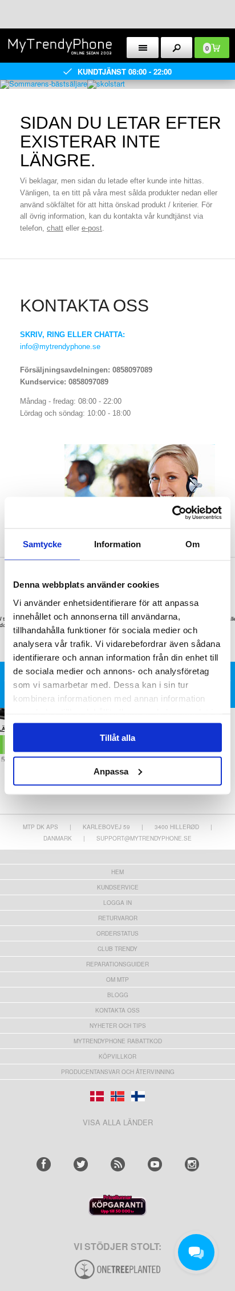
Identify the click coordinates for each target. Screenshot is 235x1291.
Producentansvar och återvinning (118, 1072)
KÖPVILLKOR (117, 1056)
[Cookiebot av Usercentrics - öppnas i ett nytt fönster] (172, 512)
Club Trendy (117, 949)
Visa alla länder (118, 1122)
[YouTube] (155, 1164)
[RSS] (118, 1164)
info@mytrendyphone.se (60, 346)
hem (117, 872)
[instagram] (192, 1164)
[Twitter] (81, 1164)
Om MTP (117, 979)
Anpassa (111, 771)
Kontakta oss (117, 1010)
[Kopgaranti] (117, 1212)
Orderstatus (117, 933)
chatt (55, 228)
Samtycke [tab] (42, 544)
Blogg (117, 995)
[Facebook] (44, 1164)
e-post (92, 228)
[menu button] (143, 47)
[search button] (177, 47)
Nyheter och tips (118, 1026)
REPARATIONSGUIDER (117, 964)
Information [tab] (117, 544)
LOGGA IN (117, 903)
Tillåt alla (117, 738)
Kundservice (118, 887)
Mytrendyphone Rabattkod (118, 1041)
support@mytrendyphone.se (144, 838)
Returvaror (117, 918)
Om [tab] (192, 544)
